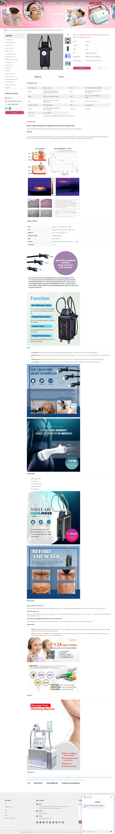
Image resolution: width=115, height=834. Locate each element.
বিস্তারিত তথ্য (38, 77)
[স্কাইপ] (9, 108)
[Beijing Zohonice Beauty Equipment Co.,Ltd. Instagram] (47, 822)
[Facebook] (44, 822)
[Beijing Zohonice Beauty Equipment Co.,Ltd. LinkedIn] (53, 822)
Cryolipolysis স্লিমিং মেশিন (17, 30)
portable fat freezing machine (71, 783)
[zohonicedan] (63, 822)
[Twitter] (40, 822)
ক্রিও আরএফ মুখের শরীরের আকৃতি (104, 777)
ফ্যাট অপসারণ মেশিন (38, 783)
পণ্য (58, 3)
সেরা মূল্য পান (81, 68)
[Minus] (111, 797)
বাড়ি (44, 3)
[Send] (111, 831)
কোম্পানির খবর (81, 3)
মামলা (6, 815)
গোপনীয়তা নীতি (24, 832)
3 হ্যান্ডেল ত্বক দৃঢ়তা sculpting (33, 779)
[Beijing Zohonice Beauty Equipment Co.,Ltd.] (11, 3)
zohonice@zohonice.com (15, 101)
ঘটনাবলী (63, 3)
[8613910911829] (60, 822)
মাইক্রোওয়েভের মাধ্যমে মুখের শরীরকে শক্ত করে (49, 779)
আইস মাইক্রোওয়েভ (93, 777)
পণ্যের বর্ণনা (61, 77)
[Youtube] (50, 822)
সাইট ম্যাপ (30, 832)
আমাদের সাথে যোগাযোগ (72, 3)
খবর (5, 812)
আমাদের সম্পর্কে (51, 3)
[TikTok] (56, 822)
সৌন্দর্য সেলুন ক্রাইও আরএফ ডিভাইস (78, 779)
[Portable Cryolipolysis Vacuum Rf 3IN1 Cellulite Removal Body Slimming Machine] (69, 735)
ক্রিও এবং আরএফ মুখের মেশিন (32, 777)
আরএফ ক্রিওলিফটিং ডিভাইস (68, 777)
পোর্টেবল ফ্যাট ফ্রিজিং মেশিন (52, 783)
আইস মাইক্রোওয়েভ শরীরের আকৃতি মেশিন (81, 777)
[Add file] (84, 831)
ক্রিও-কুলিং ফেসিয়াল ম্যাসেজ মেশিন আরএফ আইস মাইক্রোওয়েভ (50, 777)
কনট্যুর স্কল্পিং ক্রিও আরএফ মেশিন (64, 779)
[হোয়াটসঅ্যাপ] (6, 108)
